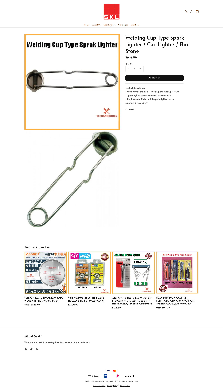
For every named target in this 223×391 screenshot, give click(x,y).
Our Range (108, 25)
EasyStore (134, 381)
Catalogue (123, 24)
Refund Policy (125, 386)
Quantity (128, 64)
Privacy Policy (112, 386)
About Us (96, 24)
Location (135, 24)
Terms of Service (99, 386)
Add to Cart (154, 77)
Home (86, 24)
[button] (186, 11)
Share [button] (131, 109)
